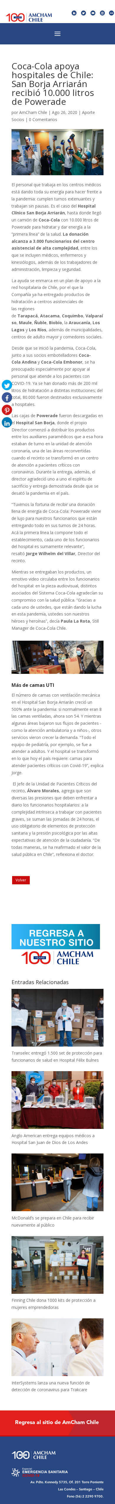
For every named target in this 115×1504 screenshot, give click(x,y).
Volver (21, 880)
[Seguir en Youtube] (93, 13)
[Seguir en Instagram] (102, 13)
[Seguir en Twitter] (83, 13)
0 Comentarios (43, 119)
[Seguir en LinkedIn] (74, 13)
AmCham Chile (33, 112)
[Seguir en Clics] (111, 13)
